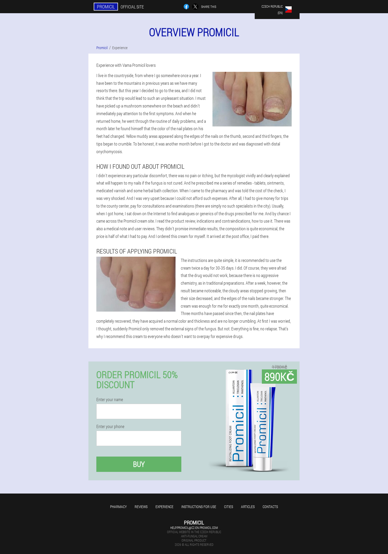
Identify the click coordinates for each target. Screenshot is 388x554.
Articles (248, 506)
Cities (228, 506)
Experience (164, 506)
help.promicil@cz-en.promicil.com (194, 527)
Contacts (270, 506)
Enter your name (109, 399)
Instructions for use (198, 506)
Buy (139, 464)
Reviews (141, 506)
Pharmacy (118, 506)
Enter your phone (110, 426)
